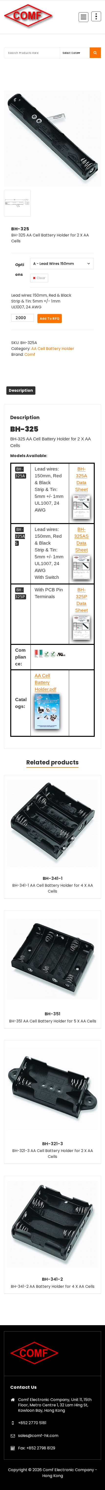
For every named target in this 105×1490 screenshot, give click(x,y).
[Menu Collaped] (83, 17)
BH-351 (52, 1014)
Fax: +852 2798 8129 (36, 1448)
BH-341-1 (53, 878)
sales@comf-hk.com (38, 1435)
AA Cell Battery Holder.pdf (45, 682)
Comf (29, 354)
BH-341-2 (52, 1279)
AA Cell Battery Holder (52, 348)
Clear (41, 278)
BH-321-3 (52, 1143)
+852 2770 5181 (32, 1423)
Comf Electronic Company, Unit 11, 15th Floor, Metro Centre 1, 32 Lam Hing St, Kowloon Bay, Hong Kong (55, 1405)
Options (19, 269)
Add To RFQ (50, 318)
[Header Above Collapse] (96, 16)
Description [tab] (21, 390)
